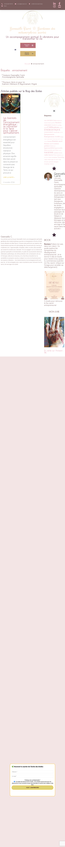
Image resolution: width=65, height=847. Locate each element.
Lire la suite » (9, 177)
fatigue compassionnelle (48, 139)
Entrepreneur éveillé (52, 136)
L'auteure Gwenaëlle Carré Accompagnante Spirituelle (13, 76)
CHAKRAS (54, 125)
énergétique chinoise (49, 164)
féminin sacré (57, 141)
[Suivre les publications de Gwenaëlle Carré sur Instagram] (55, 6)
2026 (45, 120)
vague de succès (54, 159)
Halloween (52, 146)
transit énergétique (53, 157)
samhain (56, 153)
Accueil (27, 64)
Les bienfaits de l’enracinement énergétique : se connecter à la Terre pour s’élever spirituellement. (11, 125)
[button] (15, 49)
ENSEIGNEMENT (48, 132)
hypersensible (58, 148)
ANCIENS (50, 120)
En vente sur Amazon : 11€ (54, 351)
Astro (55, 120)
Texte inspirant (57, 155)
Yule (60, 159)
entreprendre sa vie (58, 132)
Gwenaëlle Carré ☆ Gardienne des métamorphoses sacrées (32, 30)
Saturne (60, 153)
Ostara (56, 150)
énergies (56, 162)
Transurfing (61, 157)
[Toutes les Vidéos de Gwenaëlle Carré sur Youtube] (60, 6)
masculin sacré (51, 150)
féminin (49, 141)
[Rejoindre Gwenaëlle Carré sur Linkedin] (55, 3)
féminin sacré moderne (51, 143)
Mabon (45, 150)
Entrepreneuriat (49, 134)
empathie (61, 127)
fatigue (61, 137)
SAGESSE (48, 152)
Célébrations (53, 127)
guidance (47, 146)
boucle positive (51, 122)
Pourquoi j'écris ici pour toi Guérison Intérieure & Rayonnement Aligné (19, 83)
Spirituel (51, 155)
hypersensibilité (49, 148)
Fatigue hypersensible (56, 139)
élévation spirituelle (48, 161)
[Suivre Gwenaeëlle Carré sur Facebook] (60, 3)
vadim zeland (47, 159)
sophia (46, 155)
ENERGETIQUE (52, 129)
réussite (60, 150)
